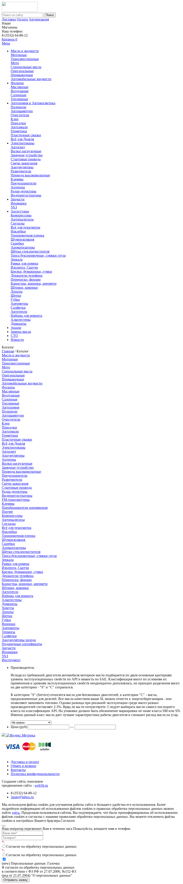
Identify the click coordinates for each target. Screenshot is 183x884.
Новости (17, 340)
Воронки (8, 624)
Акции (16, 327)
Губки (15, 299)
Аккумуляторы (22, 167)
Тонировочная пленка (27, 235)
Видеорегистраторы (26, 195)
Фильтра (17, 83)
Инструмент (11, 660)
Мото (15, 63)
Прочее (7, 512)
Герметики (19, 131)
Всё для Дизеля (22, 139)
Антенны (18, 187)
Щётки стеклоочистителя (30, 251)
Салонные (18, 95)
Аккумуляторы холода (19, 640)
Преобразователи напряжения (25, 508)
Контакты (18, 770)
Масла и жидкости (25, 51)
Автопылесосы (22, 219)
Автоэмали (19, 127)
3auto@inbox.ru (22, 797)
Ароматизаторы (23, 247)
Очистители (20, 115)
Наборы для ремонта (26, 315)
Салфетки (18, 307)
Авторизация (39, 19)
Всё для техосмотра (25, 227)
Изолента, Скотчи (24, 267)
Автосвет (18, 147)
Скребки (17, 243)
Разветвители (21, 171)
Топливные (19, 99)
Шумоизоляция (22, 239)
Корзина (9, 39)
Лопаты (17, 291)
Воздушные (20, 91)
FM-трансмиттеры (16, 499)
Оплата (22, 19)
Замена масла (21, 332)
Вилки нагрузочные (26, 151)
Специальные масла (26, 67)
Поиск (50, 15)
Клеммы (17, 179)
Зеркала (17, 259)
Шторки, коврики (24, 287)
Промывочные (22, 75)
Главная (8, 351)
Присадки (18, 123)
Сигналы (18, 223)
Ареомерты (10, 628)
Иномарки (19, 203)
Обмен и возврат (23, 766)
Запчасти (18, 199)
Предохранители (23, 183)
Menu (6, 43)
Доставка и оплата (25, 762)
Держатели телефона (26, 275)
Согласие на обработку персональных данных (41, 846)
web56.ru (41, 785)
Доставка (9, 19)
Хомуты (8, 608)
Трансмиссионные (25, 59)
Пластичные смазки (26, 135)
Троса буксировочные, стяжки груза (38, 255)
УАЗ (14, 207)
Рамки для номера (24, 263)
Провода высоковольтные (30, 175)
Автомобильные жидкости (31, 79)
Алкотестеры (21, 319)
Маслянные (19, 87)
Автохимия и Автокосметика (33, 103)
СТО (14, 336)
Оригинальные (22, 71)
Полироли (18, 107)
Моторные (19, 55)
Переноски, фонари (26, 279)
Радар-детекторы (23, 191)
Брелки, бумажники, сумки (31, 271)
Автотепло (19, 311)
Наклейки (18, 231)
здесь (16, 812)
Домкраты (18, 323)
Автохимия (10, 407)
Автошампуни (22, 111)
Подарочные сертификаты (22, 644)
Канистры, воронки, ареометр (33, 283)
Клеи (15, 119)
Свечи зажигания (24, 163)
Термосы (8, 632)
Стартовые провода (26, 159)
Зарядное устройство (27, 155)
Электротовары (22, 143)
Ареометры (19, 303)
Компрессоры (21, 215)
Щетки (16, 295)
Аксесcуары (20, 211)
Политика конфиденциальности (35, 774)
